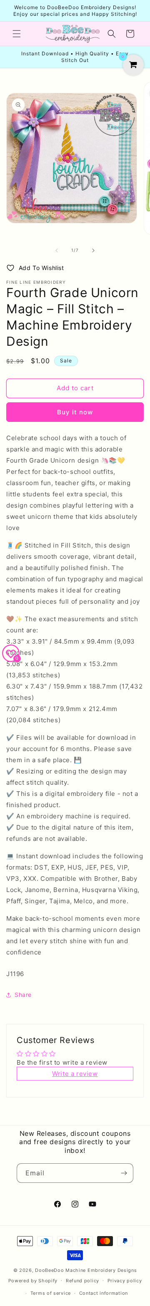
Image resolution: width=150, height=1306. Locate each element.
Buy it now (75, 412)
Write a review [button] (75, 1074)
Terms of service (50, 1293)
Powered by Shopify (33, 1280)
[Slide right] (93, 250)
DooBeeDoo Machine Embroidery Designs (86, 1270)
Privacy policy (125, 1281)
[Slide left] (57, 250)
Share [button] (23, 994)
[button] (17, 34)
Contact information (103, 1293)
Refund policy (82, 1281)
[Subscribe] (124, 1173)
